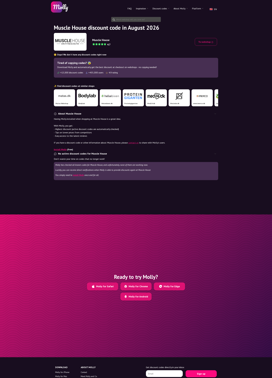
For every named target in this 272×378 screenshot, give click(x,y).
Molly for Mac (61, 376)
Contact (84, 372)
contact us (133, 142)
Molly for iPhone (62, 372)
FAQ (130, 8)
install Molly (78, 175)
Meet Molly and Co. (89, 376)
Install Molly (60, 149)
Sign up (201, 373)
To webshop (204, 41)
